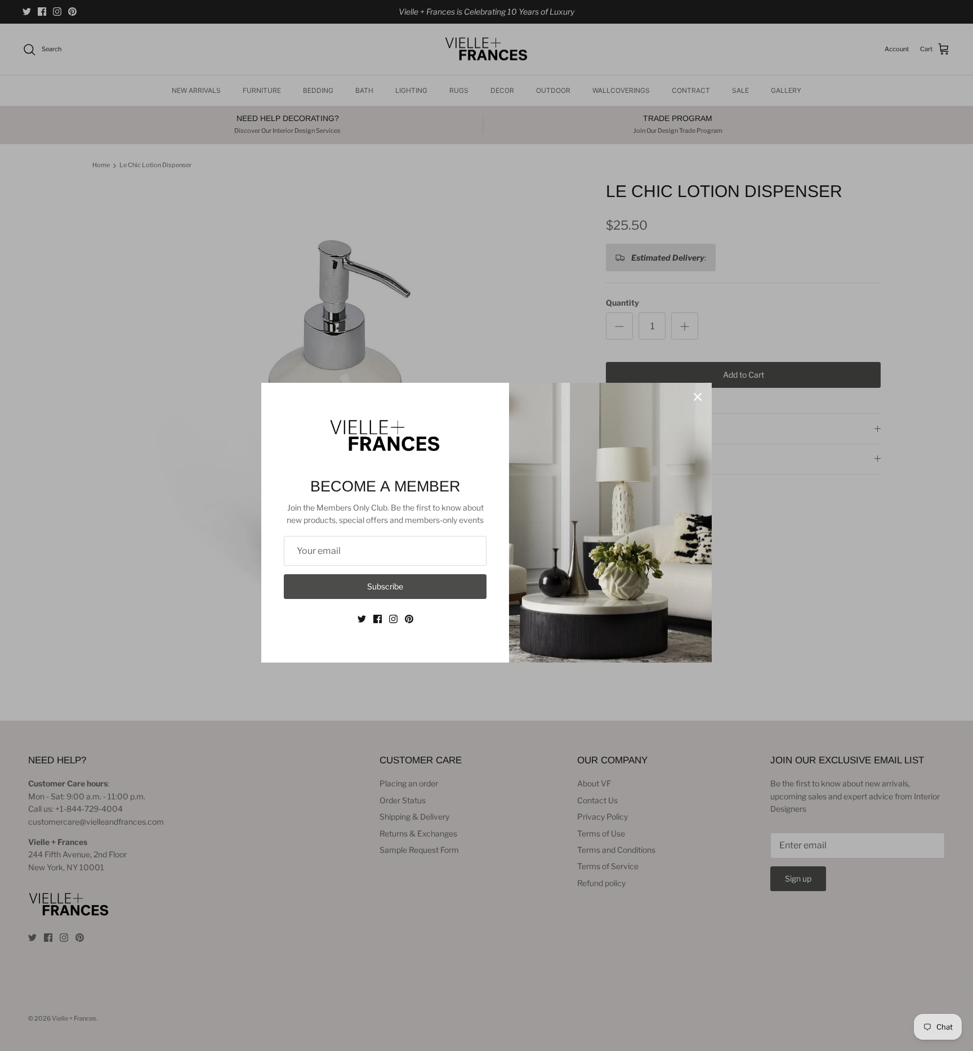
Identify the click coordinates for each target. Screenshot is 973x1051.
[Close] (697, 396)
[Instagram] (393, 619)
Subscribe (385, 586)
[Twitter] (362, 619)
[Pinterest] (409, 619)
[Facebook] (377, 619)
